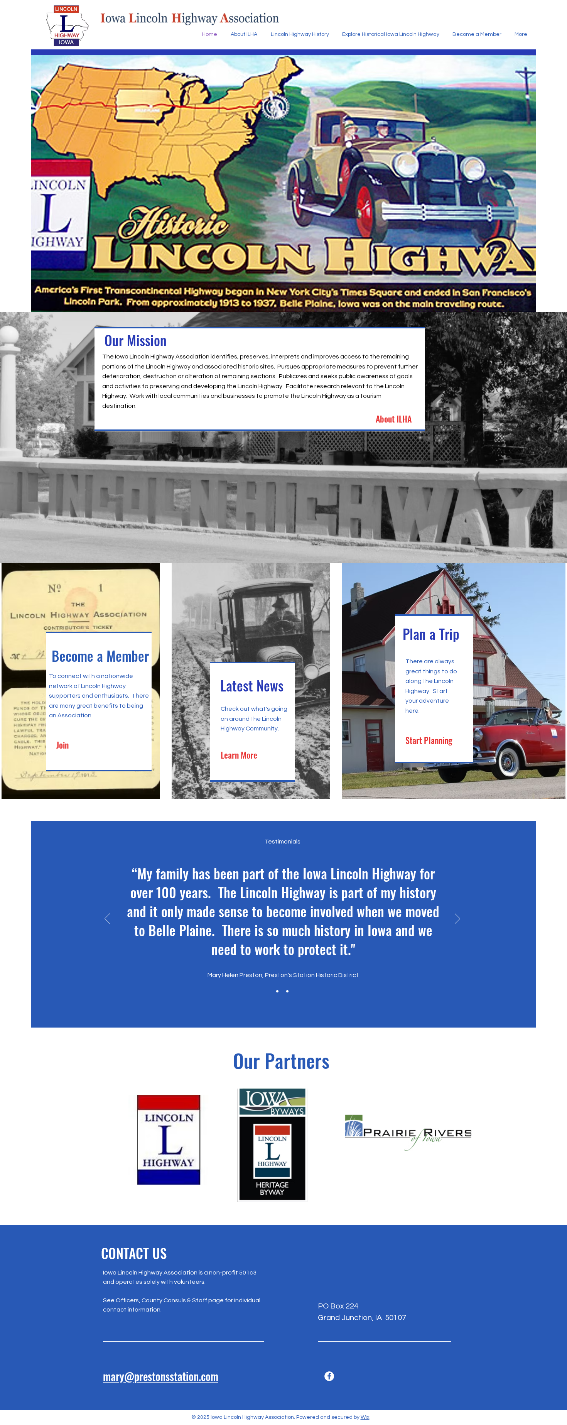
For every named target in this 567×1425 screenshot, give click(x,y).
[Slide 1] (277, 991)
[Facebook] (329, 1376)
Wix (365, 1417)
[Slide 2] (287, 991)
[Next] (457, 919)
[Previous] (107, 919)
